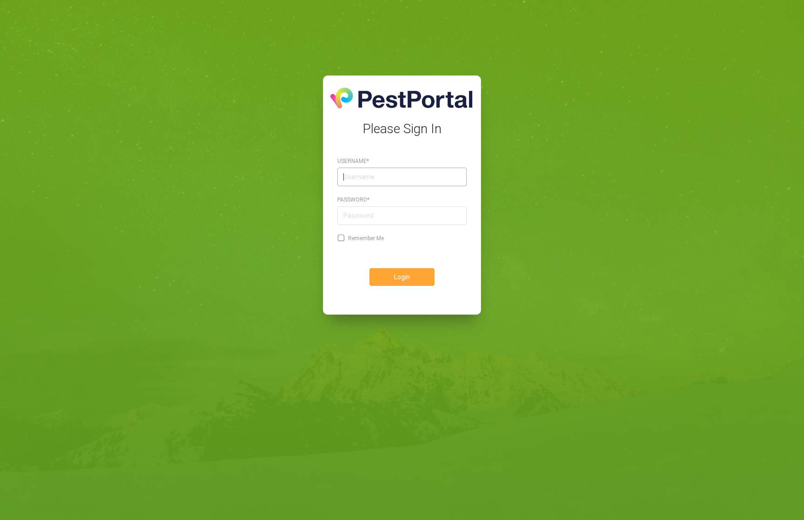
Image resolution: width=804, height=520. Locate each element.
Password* (353, 199)
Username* (353, 161)
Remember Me (366, 238)
